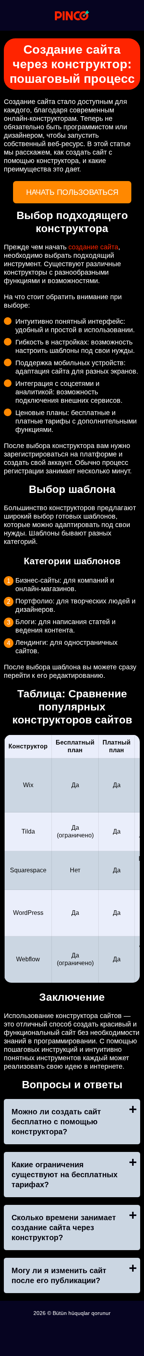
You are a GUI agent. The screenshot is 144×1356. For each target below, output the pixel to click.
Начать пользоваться (72, 192)
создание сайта (93, 247)
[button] (130, 1147)
